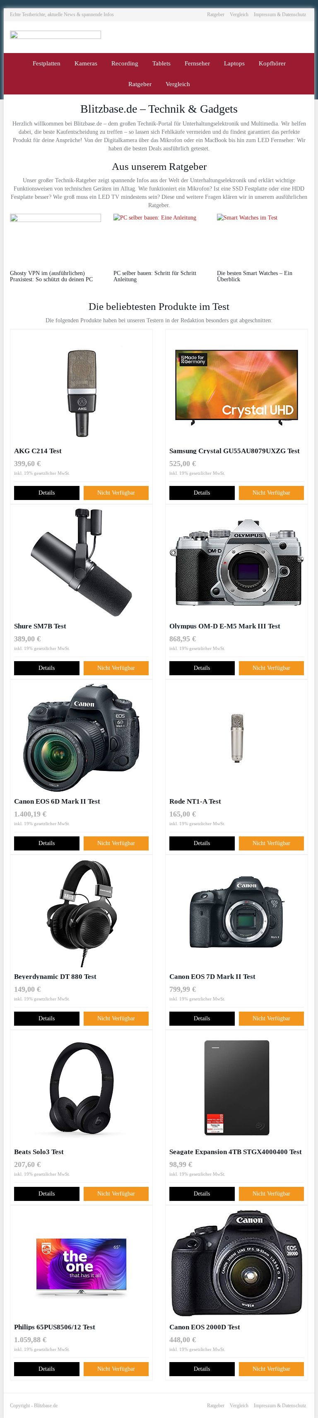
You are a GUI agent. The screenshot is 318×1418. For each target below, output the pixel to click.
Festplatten (46, 63)
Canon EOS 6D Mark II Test (57, 800)
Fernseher (197, 63)
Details (47, 493)
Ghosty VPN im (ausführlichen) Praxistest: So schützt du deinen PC (51, 276)
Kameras (86, 63)
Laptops (234, 63)
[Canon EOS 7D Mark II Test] (236, 913)
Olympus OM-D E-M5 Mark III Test (224, 625)
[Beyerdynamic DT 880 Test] (81, 913)
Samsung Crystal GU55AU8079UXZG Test (234, 450)
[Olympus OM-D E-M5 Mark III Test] (236, 562)
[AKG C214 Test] (81, 387)
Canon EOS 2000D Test (204, 1326)
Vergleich (239, 14)
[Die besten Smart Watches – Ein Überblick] (262, 238)
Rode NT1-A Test (195, 800)
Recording (124, 63)
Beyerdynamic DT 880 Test (55, 976)
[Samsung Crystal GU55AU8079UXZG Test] (236, 387)
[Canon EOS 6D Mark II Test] (81, 738)
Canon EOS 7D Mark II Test (212, 976)
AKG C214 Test (38, 450)
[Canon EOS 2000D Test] (236, 1263)
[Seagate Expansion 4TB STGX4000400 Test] (236, 1088)
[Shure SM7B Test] (81, 562)
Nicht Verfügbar (116, 493)
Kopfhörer (272, 63)
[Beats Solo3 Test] (81, 1088)
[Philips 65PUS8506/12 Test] (81, 1263)
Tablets (161, 63)
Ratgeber (215, 14)
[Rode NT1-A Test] (236, 738)
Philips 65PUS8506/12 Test (54, 1326)
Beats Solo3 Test (39, 1151)
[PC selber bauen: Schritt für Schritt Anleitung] (159, 238)
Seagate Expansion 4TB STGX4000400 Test (235, 1151)
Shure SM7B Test (40, 625)
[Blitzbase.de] (55, 37)
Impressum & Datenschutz (280, 14)
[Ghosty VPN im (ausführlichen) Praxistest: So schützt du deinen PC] (55, 238)
